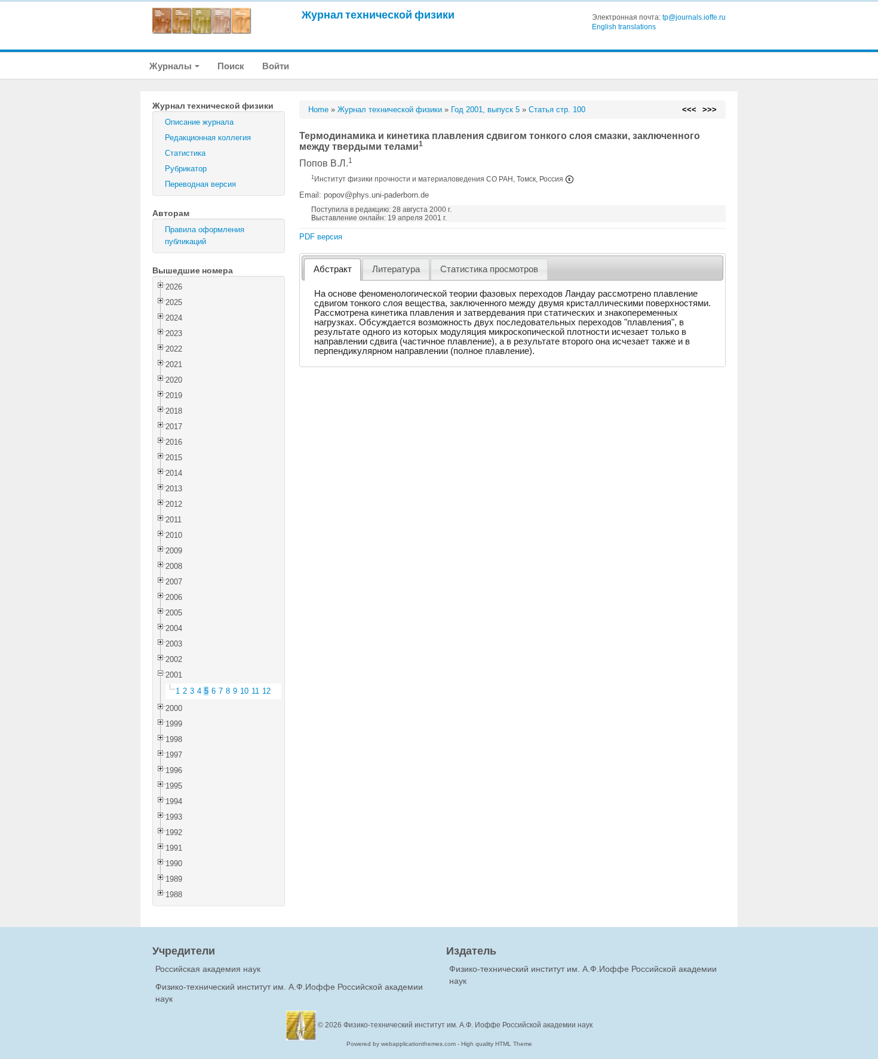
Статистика (185, 153)
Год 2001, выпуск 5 (485, 109)
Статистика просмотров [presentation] (489, 269)
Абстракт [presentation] (333, 269)
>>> (709, 109)
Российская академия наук (207, 969)
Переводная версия (200, 184)
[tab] (332, 269)
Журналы (171, 66)
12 (266, 690)
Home (318, 109)
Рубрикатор (186, 168)
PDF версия (320, 236)
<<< (689, 109)
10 (244, 690)
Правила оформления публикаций (204, 235)
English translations (624, 27)
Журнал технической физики (378, 14)
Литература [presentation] (396, 269)
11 (255, 690)
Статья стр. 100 (557, 109)
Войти (275, 66)
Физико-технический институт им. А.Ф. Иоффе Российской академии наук (468, 1025)
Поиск (230, 66)
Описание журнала (199, 122)
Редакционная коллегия (208, 137)
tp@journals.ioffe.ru (694, 17)
